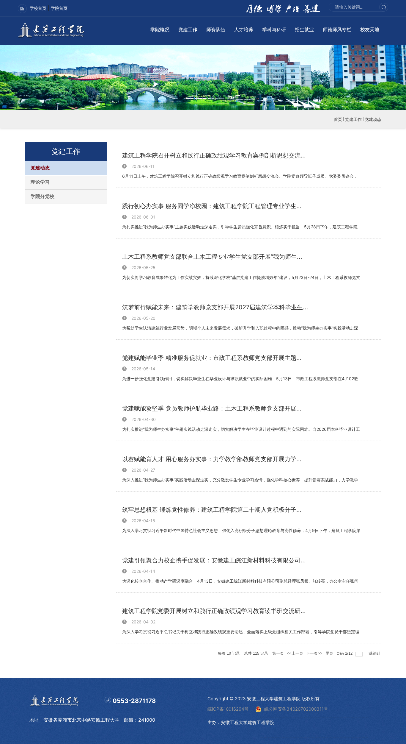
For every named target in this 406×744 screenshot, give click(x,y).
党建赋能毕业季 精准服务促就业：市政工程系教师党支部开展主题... (212, 357)
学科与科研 (274, 29)
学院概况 (159, 29)
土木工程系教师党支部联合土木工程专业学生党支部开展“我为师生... (212, 256)
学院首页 (59, 8)
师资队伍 (215, 29)
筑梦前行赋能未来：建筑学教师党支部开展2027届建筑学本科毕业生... (215, 307)
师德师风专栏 (337, 29)
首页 (338, 119)
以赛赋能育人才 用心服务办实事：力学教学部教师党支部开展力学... (212, 459)
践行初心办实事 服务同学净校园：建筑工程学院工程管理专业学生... (212, 206)
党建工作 (187, 29)
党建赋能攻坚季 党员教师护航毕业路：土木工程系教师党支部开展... (212, 408)
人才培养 (243, 29)
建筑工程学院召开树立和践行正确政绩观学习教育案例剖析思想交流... (214, 155)
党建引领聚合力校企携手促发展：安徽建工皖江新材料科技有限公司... (214, 560)
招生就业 (304, 29)
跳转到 (375, 653)
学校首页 (38, 8)
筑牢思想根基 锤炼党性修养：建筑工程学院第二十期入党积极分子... (212, 509)
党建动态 (373, 119)
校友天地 (369, 29)
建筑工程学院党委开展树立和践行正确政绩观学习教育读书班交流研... (214, 610)
